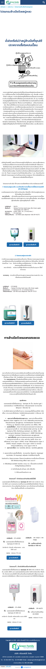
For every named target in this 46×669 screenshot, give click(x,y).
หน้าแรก (3, 7)
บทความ (10, 7)
